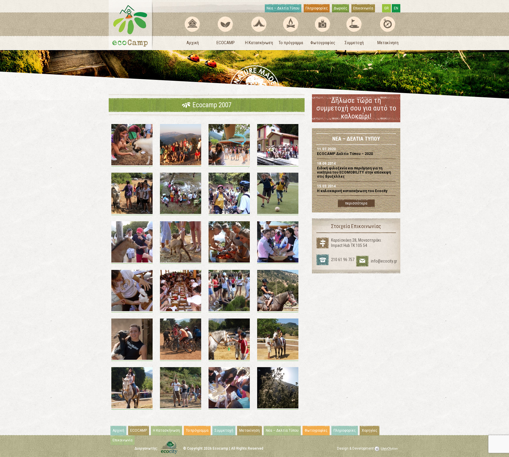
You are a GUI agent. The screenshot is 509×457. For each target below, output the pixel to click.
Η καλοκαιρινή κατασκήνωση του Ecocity (352, 191)
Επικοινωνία (363, 8)
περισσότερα (356, 203)
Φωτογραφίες (322, 42)
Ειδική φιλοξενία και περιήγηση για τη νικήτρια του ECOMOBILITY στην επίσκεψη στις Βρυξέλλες (354, 172)
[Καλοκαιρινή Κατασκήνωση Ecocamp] (131, 25)
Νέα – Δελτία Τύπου (283, 8)
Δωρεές (340, 8)
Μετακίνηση (388, 42)
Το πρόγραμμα (291, 42)
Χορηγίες (369, 430)
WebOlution (387, 449)
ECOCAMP (226, 42)
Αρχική (192, 42)
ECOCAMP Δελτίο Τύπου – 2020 (345, 154)
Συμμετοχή (354, 42)
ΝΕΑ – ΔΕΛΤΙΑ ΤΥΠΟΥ (356, 139)
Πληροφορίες (316, 8)
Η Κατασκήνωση (259, 42)
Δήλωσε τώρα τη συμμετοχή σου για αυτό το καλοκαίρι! (356, 108)
